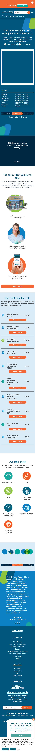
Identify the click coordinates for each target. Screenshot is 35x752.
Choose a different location (17, 117)
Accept (5, 749)
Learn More (22, 6)
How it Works (17, 676)
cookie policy (29, 742)
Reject (12, 749)
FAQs (17, 673)
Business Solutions (17, 647)
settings (4, 746)
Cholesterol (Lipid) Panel (12, 353)
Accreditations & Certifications (17, 651)
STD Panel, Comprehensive (13, 340)
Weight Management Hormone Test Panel (12, 381)
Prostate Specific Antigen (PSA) (13, 411)
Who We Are (17, 642)
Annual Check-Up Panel (12, 315)
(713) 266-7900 (20, 16)
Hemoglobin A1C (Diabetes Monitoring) (13, 397)
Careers (17, 649)
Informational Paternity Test (13, 328)
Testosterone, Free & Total (12, 437)
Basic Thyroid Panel (12, 424)
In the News (17, 656)
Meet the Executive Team (17, 644)
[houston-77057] (7, 13)
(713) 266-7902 (26, 44)
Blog (17, 658)
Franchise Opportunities (17, 654)
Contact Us (17, 671)
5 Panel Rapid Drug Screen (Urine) (12, 366)
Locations (17, 669)
